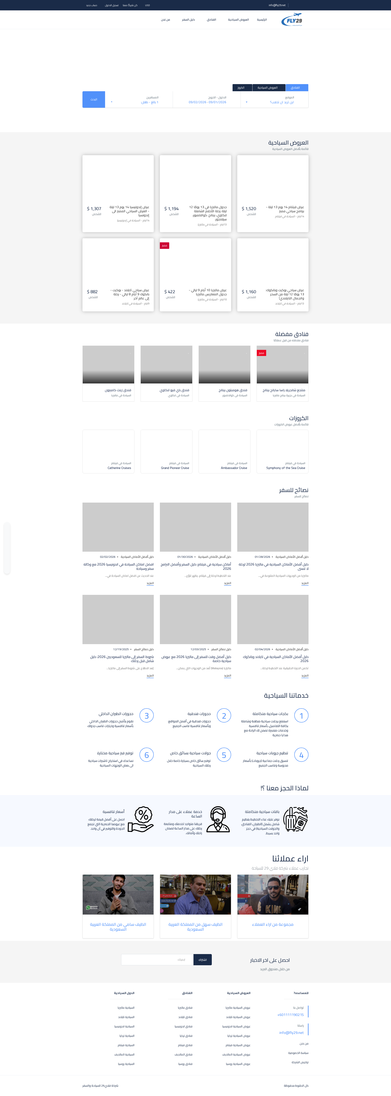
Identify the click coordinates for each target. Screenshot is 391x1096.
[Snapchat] (7, 566)
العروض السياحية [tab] (268, 87)
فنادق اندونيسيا (183, 1026)
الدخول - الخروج (217, 97)
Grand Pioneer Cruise (175, 468)
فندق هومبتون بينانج (233, 390)
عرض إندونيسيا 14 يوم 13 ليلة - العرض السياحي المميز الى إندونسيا (129, 211)
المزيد (305, 583)
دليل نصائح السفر (221, 649)
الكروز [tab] (241, 87)
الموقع (289, 97)
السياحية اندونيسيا (124, 1026)
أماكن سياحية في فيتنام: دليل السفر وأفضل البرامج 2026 (196, 566)
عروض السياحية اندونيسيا (236, 1026)
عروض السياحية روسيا (238, 1064)
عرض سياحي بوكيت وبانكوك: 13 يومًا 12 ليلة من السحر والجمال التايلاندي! (285, 294)
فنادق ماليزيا (185, 1008)
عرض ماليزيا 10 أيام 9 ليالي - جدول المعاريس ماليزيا (208, 292)
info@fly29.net (277, 5)
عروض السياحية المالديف (236, 1054)
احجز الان (273, 171)
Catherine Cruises (119, 468)
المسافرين (152, 97)
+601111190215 (290, 1014)
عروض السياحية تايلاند (238, 1017)
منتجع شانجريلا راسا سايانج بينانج (284, 390)
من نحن (165, 19)
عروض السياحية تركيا (238, 1036)
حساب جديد (91, 5)
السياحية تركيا (127, 1036)
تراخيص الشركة (300, 1062)
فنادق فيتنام (185, 1045)
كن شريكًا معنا (130, 5)
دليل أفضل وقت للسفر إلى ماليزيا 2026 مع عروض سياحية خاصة (196, 658)
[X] (7, 550)
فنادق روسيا (185, 1064)
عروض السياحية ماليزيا (238, 1008)
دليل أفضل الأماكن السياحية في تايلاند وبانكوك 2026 (276, 658)
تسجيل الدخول (112, 5)
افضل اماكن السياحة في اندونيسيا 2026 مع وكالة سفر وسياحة (118, 566)
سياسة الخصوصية (298, 1053)
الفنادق (211, 19)
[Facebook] (7, 542)
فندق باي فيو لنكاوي (174, 390)
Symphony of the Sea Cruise (285, 468)
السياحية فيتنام (126, 1045)
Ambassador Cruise (234, 468)
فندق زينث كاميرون (118, 390)
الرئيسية (262, 19)
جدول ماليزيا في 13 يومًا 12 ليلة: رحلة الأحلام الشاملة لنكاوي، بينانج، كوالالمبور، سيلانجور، (208, 213)
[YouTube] (7, 534)
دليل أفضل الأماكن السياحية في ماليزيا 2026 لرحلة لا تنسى (274, 566)
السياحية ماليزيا (126, 1008)
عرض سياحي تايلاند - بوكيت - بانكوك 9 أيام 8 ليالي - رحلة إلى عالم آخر (129, 294)
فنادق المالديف (183, 1054)
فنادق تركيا (186, 1036)
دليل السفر (188, 19)
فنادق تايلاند (185, 1017)
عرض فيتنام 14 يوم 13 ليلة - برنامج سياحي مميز (285, 209)
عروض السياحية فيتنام (238, 1045)
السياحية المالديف (124, 1054)
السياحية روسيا (126, 1064)
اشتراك (203, 959)
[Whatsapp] (7, 526)
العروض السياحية (238, 19)
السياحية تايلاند (126, 1017)
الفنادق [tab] (295, 87)
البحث (94, 99)
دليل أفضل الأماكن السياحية (292, 556)
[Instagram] (7, 558)
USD (147, 5)
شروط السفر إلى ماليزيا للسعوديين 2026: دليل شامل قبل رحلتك (122, 658)
